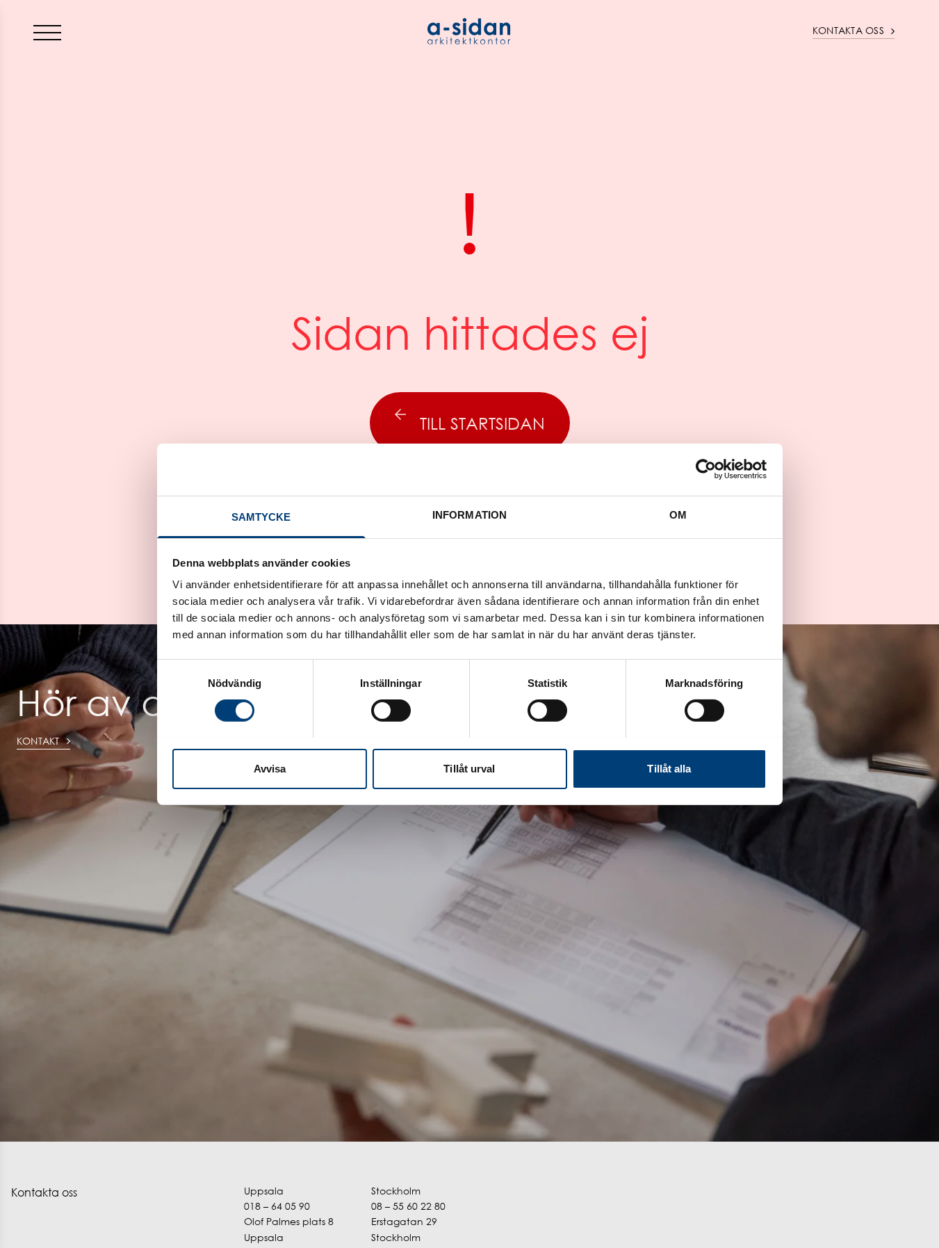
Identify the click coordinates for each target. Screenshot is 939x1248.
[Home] (470, 31)
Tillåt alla (669, 768)
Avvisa (270, 768)
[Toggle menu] (47, 32)
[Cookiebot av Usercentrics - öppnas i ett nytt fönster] (706, 469)
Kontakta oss (848, 30)
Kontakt (38, 740)
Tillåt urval (469, 768)
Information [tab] (469, 514)
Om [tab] (678, 514)
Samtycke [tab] (261, 516)
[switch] (391, 710)
